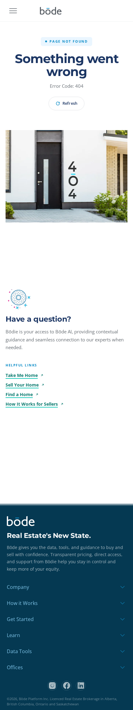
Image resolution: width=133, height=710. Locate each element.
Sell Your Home (22, 385)
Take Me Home (22, 375)
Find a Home (19, 394)
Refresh (69, 103)
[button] (19, 298)
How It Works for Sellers (32, 404)
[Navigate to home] (51, 11)
